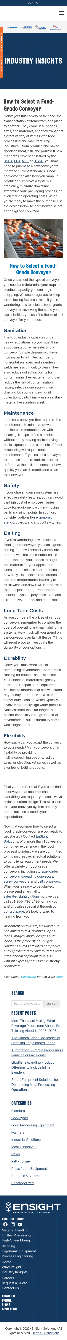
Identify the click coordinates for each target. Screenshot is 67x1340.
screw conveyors (16, 881)
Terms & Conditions (46, 1333)
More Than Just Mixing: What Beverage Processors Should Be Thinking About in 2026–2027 (35, 1026)
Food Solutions (13, 1219)
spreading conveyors (37, 876)
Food (59, 976)
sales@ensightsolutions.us (24, 896)
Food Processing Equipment (32, 1125)
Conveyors (28, 976)
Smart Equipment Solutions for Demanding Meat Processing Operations (34, 1085)
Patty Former (21, 1161)
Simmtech (9, 1309)
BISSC (38, 161)
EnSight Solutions (27, 13)
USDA (8, 161)
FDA (17, 161)
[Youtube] (19, 1224)
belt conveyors (48, 881)
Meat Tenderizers (24, 1147)
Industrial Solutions (26, 1140)
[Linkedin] (12, 1224)
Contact (34, 2)
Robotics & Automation (28, 1176)
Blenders (18, 1111)
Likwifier (8, 1296)
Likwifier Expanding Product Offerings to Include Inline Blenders (32, 1067)
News (15, 1154)
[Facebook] (5, 1224)
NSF (25, 161)
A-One (6, 1305)
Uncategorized (22, 1183)
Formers (17, 1132)
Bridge (7, 1300)
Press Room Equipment (29, 1168)
